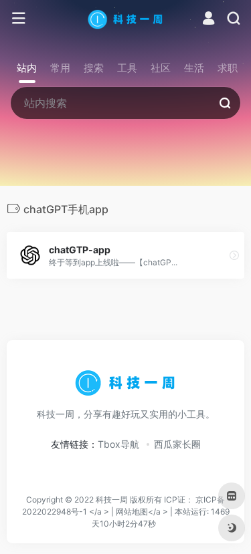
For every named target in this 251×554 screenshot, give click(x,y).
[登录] (208, 20)
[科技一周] (125, 19)
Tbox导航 (118, 444)
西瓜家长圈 (177, 444)
